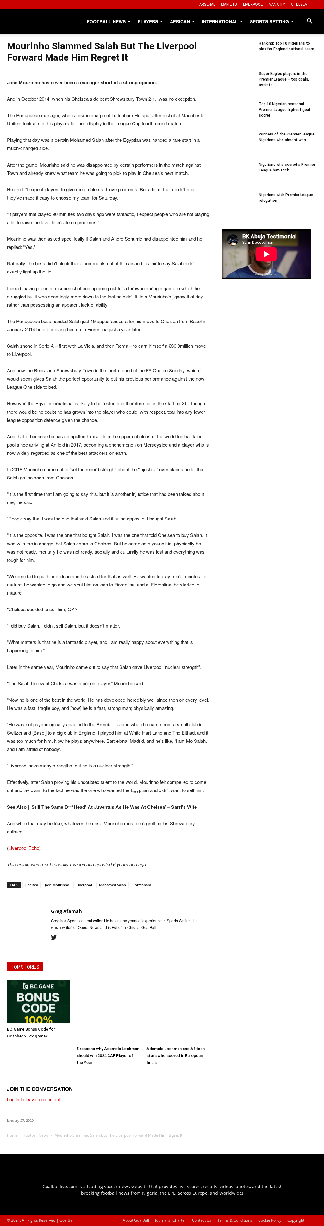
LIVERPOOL (253, 4)
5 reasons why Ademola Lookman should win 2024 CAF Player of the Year (108, 1055)
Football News (106, 21)
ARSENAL (207, 4)
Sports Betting (269, 21)
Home (12, 1135)
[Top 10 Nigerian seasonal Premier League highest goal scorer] (238, 117)
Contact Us (201, 1220)
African (180, 21)
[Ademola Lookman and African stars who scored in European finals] (177, 1011)
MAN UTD (229, 4)
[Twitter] (56, 937)
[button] (309, 22)
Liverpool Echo (24, 847)
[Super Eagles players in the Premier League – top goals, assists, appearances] (238, 86)
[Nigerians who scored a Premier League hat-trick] (238, 177)
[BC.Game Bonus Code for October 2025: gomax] (38, 1001)
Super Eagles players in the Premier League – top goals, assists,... (284, 79)
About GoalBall (136, 1220)
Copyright (295, 1220)
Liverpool (84, 884)
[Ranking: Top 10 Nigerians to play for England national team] (238, 56)
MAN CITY (277, 4)
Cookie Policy (269, 1220)
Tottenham (142, 884)
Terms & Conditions (234, 1220)
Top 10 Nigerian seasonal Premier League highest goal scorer (284, 109)
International (220, 21)
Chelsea (31, 884)
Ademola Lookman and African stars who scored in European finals (175, 1055)
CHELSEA (299, 4)
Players (148, 21)
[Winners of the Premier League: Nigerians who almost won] (238, 147)
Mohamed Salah (112, 884)
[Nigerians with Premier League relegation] (238, 208)
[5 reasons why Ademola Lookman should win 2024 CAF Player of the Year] (108, 1011)
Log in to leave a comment (33, 1099)
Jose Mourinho (57, 884)
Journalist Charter (170, 1220)
